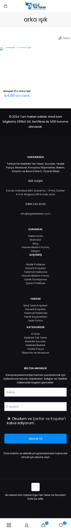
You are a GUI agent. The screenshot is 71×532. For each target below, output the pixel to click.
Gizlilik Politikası (35, 264)
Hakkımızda (35, 236)
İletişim (35, 251)
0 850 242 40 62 (35, 204)
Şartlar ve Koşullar (48, 418)
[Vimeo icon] (37, 504)
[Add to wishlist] (29, 63)
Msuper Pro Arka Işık (17, 91)
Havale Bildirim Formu (35, 247)
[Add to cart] (29, 51)
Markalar (35, 240)
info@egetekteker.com (35, 214)
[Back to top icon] (35, 487)
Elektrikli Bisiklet (35, 345)
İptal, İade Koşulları (35, 305)
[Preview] (29, 68)
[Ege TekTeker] (35, 6)
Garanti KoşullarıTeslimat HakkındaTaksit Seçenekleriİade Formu (35, 314)
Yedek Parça (35, 349)
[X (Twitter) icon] (33, 504)
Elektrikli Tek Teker (35, 338)
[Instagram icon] (41, 504)
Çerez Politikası (35, 283)
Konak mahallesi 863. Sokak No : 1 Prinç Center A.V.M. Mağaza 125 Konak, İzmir (35, 192)
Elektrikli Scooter (35, 341)
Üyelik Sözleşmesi (35, 279)
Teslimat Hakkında (35, 272)
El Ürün (35, 334)
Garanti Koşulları (35, 268)
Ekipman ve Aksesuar (35, 353)
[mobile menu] (65, 6)
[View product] (29, 57)
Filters (66, 38)
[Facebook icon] (29, 504)
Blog (35, 243)
